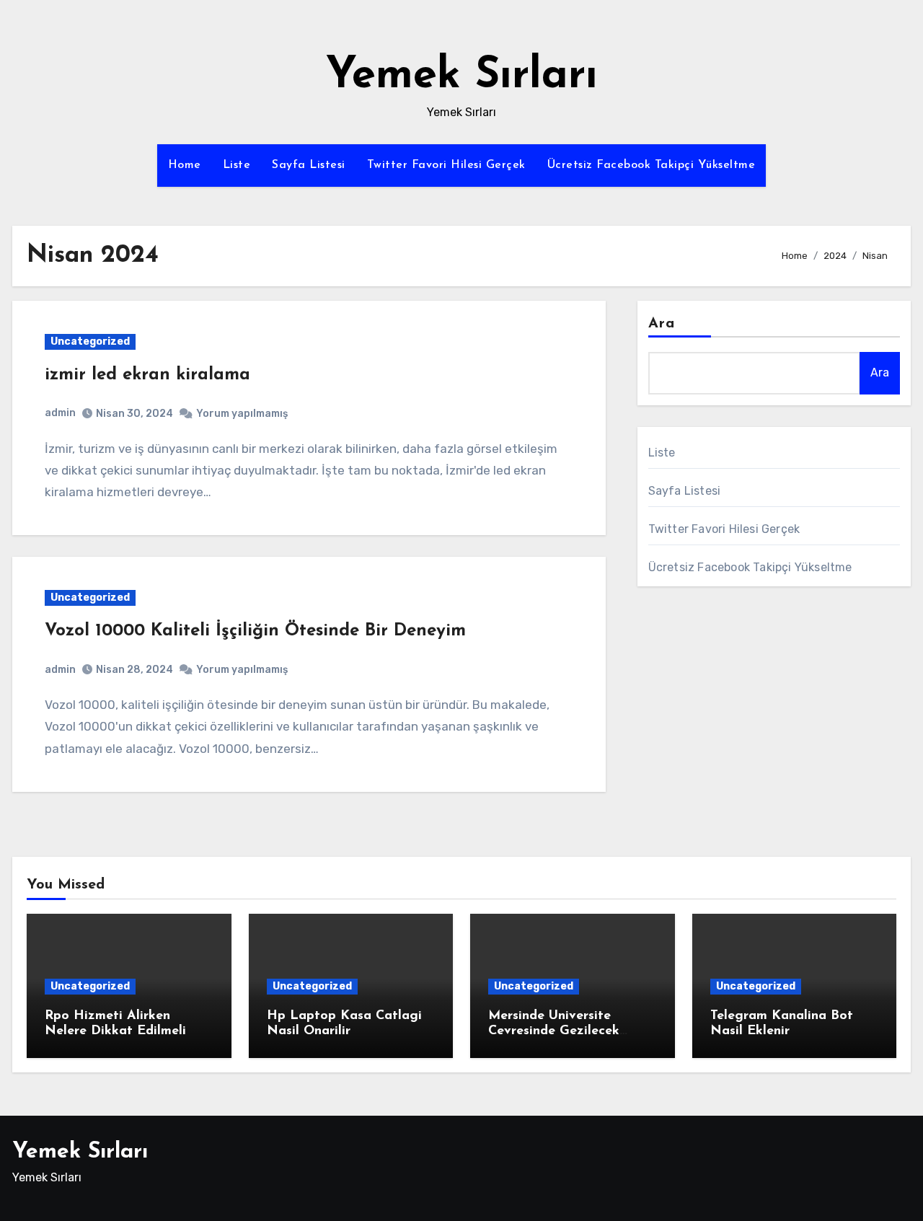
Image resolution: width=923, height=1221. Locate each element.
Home (184, 165)
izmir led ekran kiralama (147, 375)
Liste (237, 165)
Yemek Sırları (462, 76)
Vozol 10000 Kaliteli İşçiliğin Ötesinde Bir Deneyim (255, 631)
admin (60, 413)
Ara (661, 324)
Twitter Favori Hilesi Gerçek (446, 165)
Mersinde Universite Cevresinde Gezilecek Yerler (553, 1032)
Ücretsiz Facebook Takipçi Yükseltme (651, 165)
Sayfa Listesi (308, 165)
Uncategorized (90, 341)
